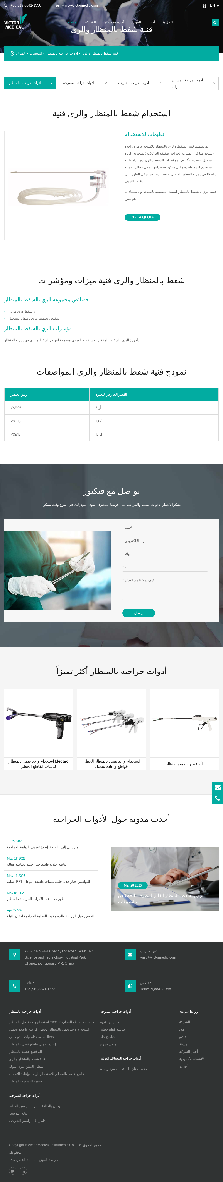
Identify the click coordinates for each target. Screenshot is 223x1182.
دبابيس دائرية (109, 1022)
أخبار (151, 22)
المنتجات (72, 22)
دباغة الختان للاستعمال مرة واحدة (124, 1069)
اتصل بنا (167, 22)
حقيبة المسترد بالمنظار (25, 1081)
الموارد (136, 22)
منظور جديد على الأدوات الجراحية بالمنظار (37, 896)
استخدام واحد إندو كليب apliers (31, 1037)
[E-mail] (217, 787)
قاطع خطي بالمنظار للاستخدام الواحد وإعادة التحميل (46, 1074)
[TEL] (217, 798)
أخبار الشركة (188, 1051)
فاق (182, 1029)
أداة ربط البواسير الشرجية (27, 1121)
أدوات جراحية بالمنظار (62, 53)
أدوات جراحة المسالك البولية (187, 83)
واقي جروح (108, 1044)
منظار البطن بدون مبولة (26, 1066)
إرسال (138, 613)
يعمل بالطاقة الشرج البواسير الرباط (34, 1106)
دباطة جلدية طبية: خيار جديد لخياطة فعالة (37, 861)
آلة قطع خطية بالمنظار (25, 1051)
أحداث (183, 1066)
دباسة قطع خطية (112, 1029)
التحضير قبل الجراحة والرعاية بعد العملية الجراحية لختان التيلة (51, 913)
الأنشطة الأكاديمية (192, 1059)
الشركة (90, 22)
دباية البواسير (18, 1113)
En (212, 5)
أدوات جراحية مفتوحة (78, 83)
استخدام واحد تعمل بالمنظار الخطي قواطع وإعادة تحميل (49, 1029)
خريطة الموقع (48, 1160)
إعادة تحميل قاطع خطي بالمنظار (32, 1044)
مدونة (183, 1044)
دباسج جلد (107, 1037)
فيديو (182, 1037)
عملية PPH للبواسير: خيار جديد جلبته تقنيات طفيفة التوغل (48, 878)
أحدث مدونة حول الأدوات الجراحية (111, 819)
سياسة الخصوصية (23, 1160)
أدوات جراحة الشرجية (133, 83)
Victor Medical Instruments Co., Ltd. (55, 1145)
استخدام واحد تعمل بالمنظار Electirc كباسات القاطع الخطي (51, 1022)
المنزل (21, 53)
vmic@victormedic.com (80, 5)
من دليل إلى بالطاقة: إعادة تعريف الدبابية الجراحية (43, 844)
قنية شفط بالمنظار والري (99, 53)
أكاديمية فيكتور (113, 22)
